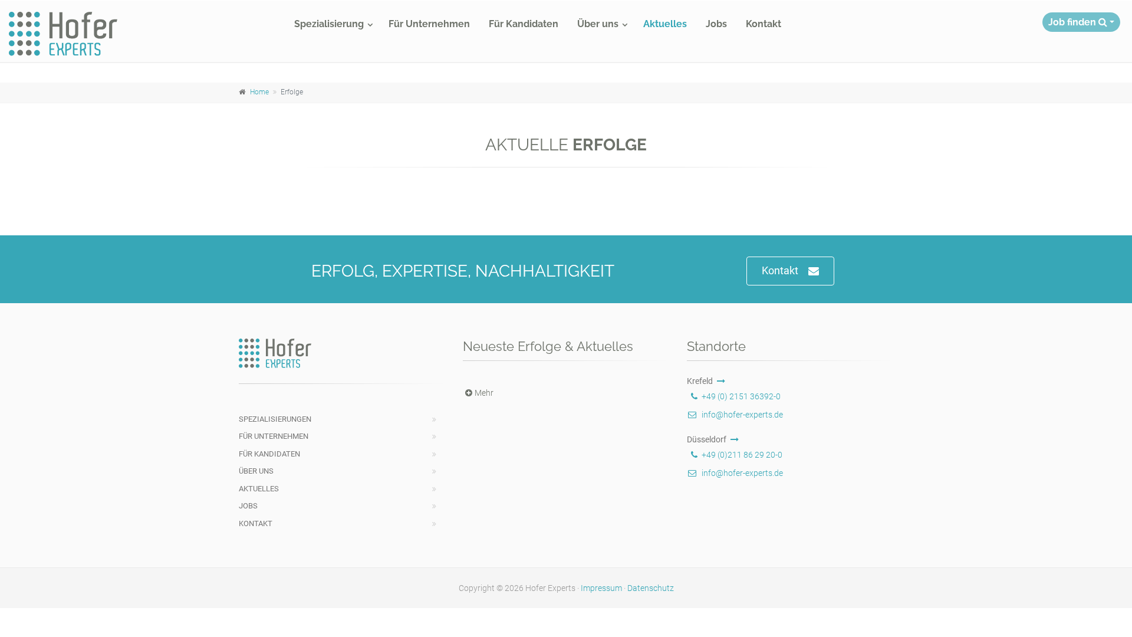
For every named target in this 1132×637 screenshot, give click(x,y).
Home (259, 92)
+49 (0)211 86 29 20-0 (742, 454)
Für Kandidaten (523, 23)
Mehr (484, 393)
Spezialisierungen (275, 419)
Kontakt (763, 23)
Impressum (601, 588)
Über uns (597, 23)
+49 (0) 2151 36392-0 (741, 396)
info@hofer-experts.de (742, 414)
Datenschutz (650, 588)
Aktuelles (665, 23)
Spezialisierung (329, 23)
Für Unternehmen (429, 23)
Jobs (716, 23)
